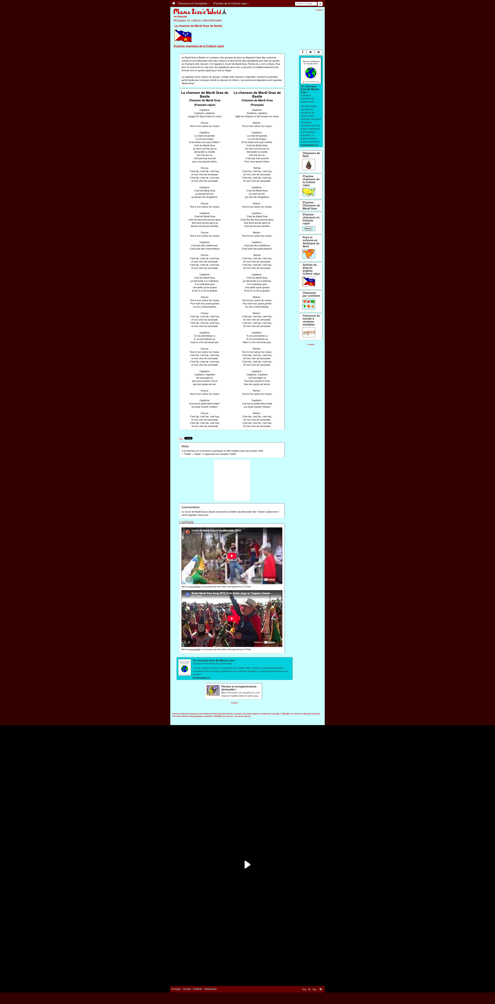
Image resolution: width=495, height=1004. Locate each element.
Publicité (197, 988)
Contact (187, 988)
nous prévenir (194, 586)
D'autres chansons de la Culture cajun (199, 46)
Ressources (210, 988)
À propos (176, 988)
